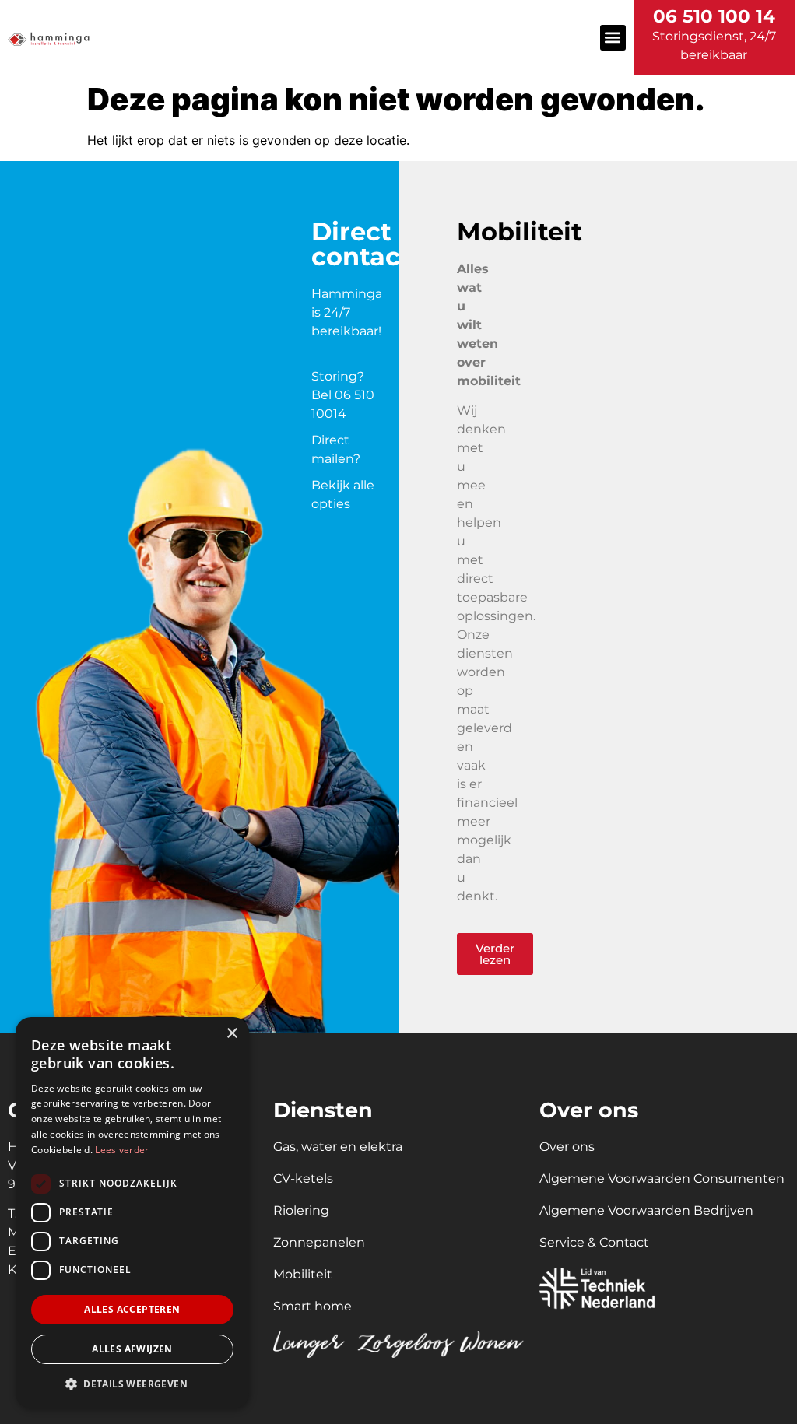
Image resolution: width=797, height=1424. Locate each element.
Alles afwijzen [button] (132, 1349)
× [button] (231, 1034)
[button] (613, 38)
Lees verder (122, 1149)
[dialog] (132, 1212)
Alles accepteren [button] (132, 1309)
